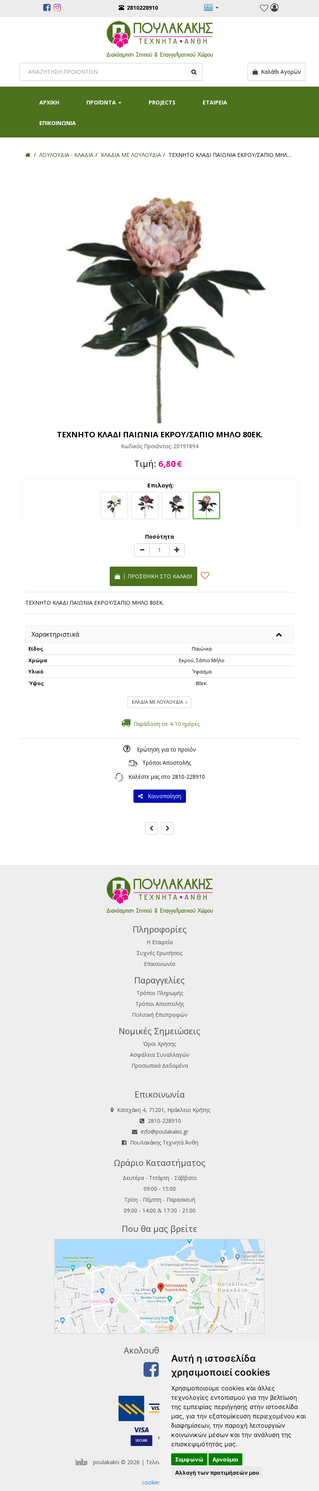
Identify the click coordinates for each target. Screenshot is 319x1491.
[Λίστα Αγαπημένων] (264, 8)
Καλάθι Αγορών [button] (279, 71)
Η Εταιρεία (160, 942)
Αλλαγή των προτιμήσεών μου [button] (217, 1472)
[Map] (159, 1285)
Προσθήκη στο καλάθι (158, 576)
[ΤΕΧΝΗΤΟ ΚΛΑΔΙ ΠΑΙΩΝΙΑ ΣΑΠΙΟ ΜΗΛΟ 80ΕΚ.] (145, 504)
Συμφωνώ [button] (189, 1459)
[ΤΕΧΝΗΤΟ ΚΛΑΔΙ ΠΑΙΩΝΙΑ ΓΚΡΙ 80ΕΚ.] (175, 504)
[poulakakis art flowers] (47, 8)
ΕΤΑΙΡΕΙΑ (215, 102)
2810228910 (142, 7)
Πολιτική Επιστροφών (160, 1014)
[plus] (177, 550)
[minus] (142, 550)
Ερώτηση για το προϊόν (166, 749)
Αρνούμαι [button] (225, 1459)
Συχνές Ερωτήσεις (159, 953)
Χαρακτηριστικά (55, 634)
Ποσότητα (159, 536)
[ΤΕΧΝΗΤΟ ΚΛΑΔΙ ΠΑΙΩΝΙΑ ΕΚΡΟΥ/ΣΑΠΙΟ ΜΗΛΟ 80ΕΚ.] (206, 504)
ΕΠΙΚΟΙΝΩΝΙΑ (57, 123)
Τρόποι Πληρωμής (160, 993)
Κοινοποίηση (163, 796)
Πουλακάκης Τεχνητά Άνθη (164, 1142)
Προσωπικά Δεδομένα (159, 1065)
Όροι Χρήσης (159, 1043)
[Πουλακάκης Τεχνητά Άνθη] (159, 38)
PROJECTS (162, 102)
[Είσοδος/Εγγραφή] (274, 8)
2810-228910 (188, 776)
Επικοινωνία (159, 963)
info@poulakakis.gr (164, 1131)
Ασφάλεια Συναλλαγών (159, 1054)
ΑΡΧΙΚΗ (49, 102)
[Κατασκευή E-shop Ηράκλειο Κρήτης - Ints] (83, 1462)
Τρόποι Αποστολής (166, 762)
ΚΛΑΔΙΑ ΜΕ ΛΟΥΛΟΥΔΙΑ (159, 702)
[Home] (27, 154)
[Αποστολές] (133, 762)
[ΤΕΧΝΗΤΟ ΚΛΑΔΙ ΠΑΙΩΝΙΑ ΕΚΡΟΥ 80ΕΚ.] (114, 504)
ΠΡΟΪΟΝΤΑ (101, 102)
